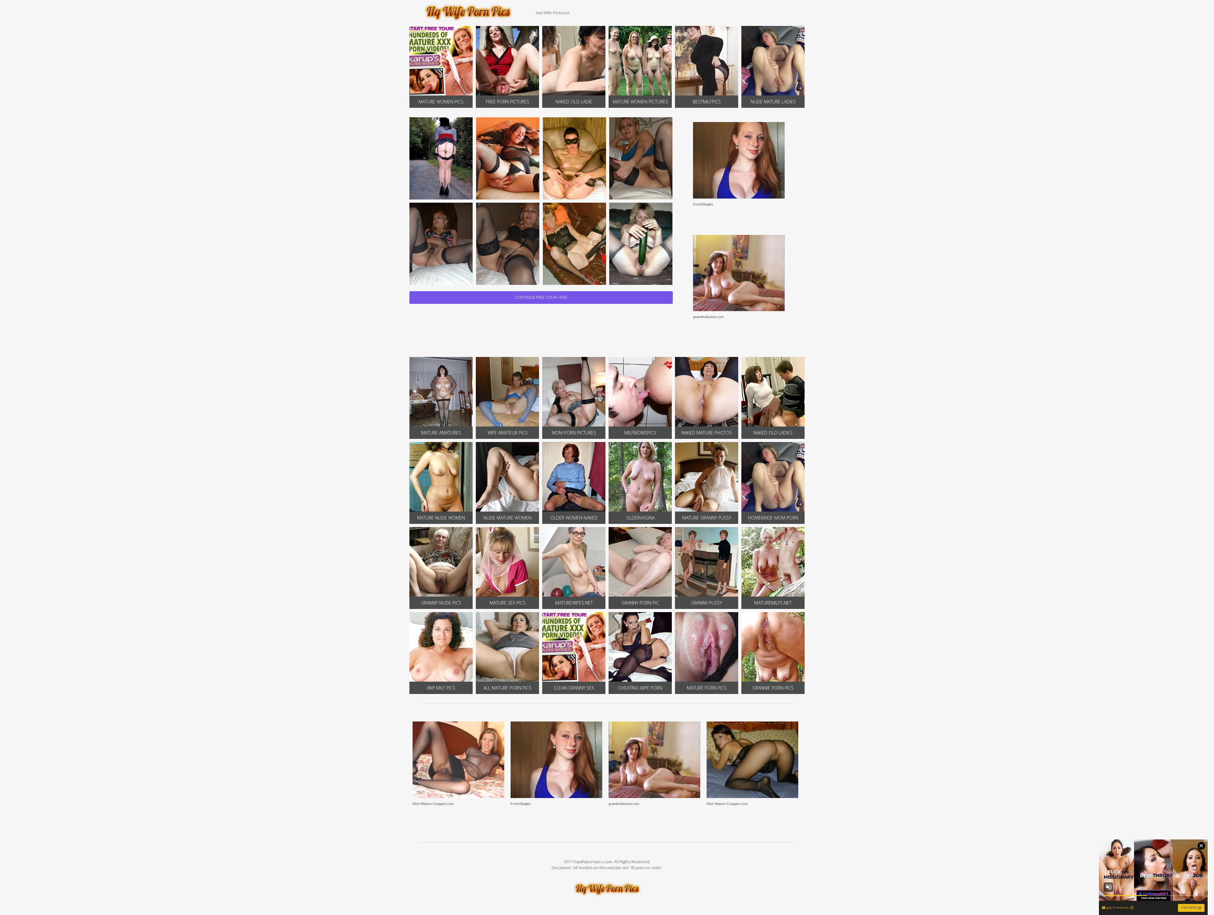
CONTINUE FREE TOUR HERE (541, 297)
